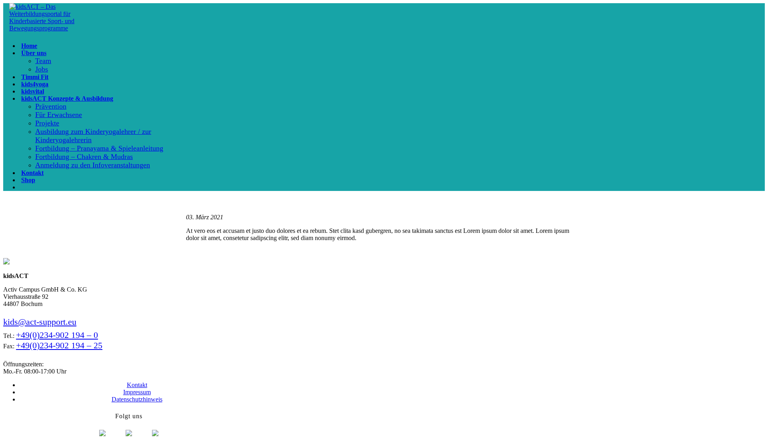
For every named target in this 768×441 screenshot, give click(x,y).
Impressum (137, 392)
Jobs (41, 69)
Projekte (47, 123)
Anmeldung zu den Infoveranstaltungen (92, 165)
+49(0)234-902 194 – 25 (59, 345)
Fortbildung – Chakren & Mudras (84, 157)
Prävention (50, 106)
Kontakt (137, 384)
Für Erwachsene (58, 115)
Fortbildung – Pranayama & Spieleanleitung (99, 148)
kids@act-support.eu (39, 322)
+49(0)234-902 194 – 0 (57, 335)
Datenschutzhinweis (137, 399)
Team (43, 61)
